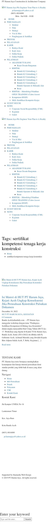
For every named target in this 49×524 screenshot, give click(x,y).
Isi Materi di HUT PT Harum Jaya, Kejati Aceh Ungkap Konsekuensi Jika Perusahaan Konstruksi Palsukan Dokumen (24, 302)
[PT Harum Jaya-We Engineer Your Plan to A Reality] (24, 7)
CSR (9, 390)
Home (9, 253)
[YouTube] (6, 4)
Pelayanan (11, 387)
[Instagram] (4, 4)
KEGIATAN (28, 314)
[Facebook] (2, 4)
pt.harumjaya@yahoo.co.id (23, 10)
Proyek (9, 384)
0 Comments (7, 317)
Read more (6, 344)
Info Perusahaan (13, 381)
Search (28, 519)
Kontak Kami (12, 393)
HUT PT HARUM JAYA (12, 314)
